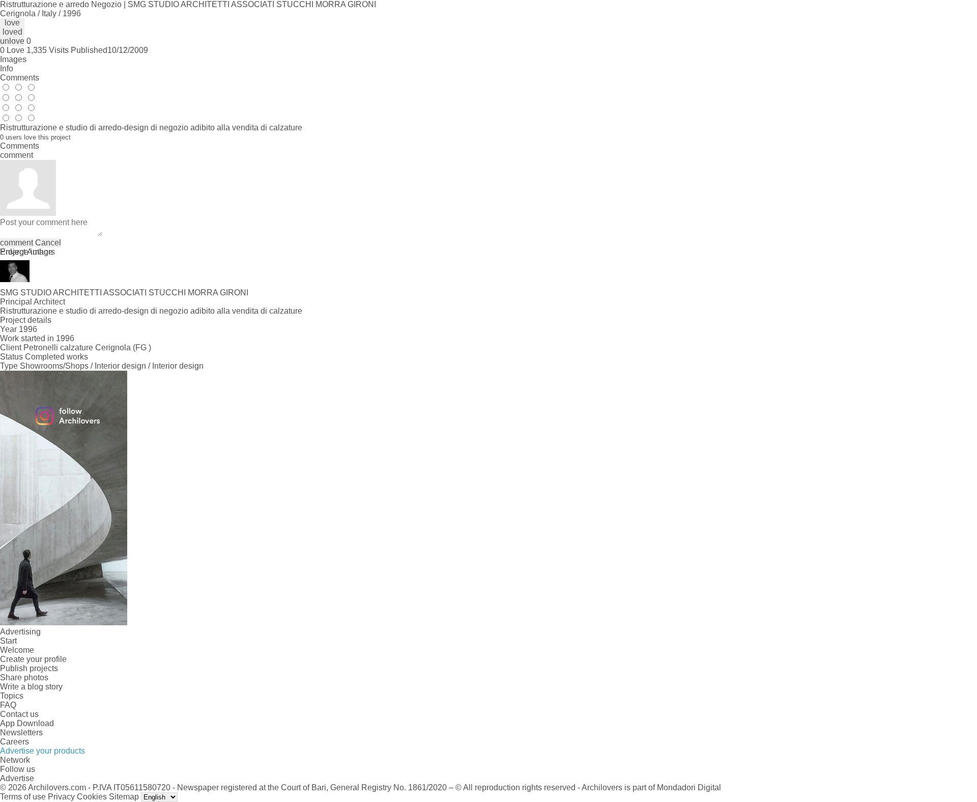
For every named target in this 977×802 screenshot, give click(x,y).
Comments (19, 77)
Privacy (61, 796)
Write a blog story (31, 686)
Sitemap (124, 796)
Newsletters (21, 732)
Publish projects (29, 668)
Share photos (24, 677)
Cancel (48, 242)
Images (13, 59)
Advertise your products (42, 750)
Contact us (19, 714)
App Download (27, 723)
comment (16, 242)
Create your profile (33, 659)
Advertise (17, 778)
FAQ (8, 705)
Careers (14, 741)
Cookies (92, 796)
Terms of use (23, 796)
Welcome (17, 650)
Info (6, 68)
